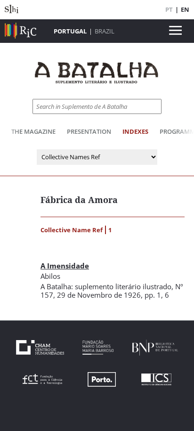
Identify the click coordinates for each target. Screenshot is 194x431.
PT (169, 9)
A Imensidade (64, 265)
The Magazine (33, 131)
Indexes (135, 131)
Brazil (104, 31)
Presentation (89, 131)
